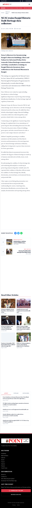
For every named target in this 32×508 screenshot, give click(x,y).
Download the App (17, 490)
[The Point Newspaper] (22, 1)
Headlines (3, 453)
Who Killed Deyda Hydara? (7, 478)
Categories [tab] (26, 393)
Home (2, 12)
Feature (3, 466)
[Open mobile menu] (29, 4)
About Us (3, 474)
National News (8, 12)
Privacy (14, 505)
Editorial (3, 457)
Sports (2, 459)
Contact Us (4, 476)
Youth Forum (4, 468)
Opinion (3, 463)
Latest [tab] (6, 393)
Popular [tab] (16, 393)
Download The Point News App (9, 480)
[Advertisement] (16, 211)
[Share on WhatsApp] (21, 233)
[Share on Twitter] (18, 233)
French (3, 461)
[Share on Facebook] (15, 233)
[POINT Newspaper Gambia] (20, 1)
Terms (18, 505)
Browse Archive (16, 494)
